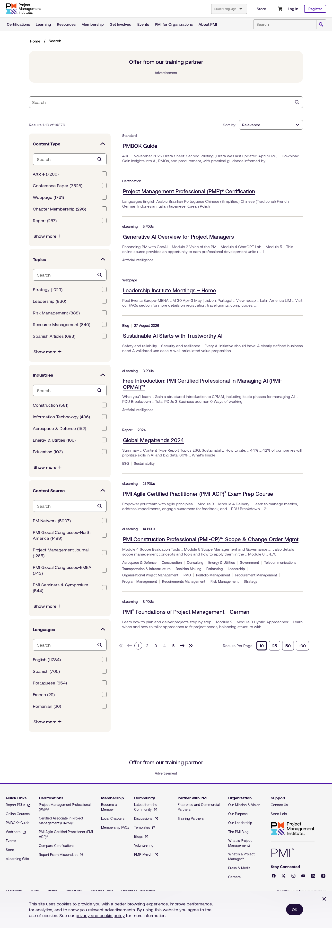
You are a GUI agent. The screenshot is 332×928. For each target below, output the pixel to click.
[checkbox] (104, 173)
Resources (66, 24)
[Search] (297, 102)
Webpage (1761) (48, 197)
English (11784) (47, 659)
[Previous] (129, 646)
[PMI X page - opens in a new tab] (283, 876)
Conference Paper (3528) (57, 185)
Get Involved (120, 24)
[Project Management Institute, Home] (23, 8)
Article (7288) (46, 174)
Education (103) (48, 451)
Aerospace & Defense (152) (59, 428)
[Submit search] (321, 24)
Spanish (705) (46, 671)
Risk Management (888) (56, 312)
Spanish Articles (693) (54, 336)
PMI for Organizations (174, 24)
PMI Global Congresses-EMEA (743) (62, 570)
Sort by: (229, 124)
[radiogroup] (282, 645)
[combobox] (229, 9)
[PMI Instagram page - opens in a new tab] (293, 876)
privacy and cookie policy (100, 915)
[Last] (191, 646)
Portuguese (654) (50, 682)
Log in (293, 8)
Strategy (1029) (47, 289)
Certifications (18, 24)
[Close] (324, 899)
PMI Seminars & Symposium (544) (60, 587)
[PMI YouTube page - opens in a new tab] (303, 876)
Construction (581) (50, 405)
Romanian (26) (47, 706)
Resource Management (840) (61, 324)
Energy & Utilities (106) (54, 440)
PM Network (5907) (52, 520)
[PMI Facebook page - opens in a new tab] (274, 876)
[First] (121, 646)
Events (143, 24)
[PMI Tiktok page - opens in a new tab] (323, 876)
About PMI (208, 24)
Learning (43, 24)
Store (261, 8)
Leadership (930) (49, 301)
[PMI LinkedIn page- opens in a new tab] (313, 876)
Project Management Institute (293, 828)
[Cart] (280, 9)
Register (315, 9)
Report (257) (45, 220)
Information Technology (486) (61, 416)
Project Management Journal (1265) (60, 552)
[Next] (182, 646)
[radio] (261, 645)
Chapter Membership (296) (59, 208)
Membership (92, 24)
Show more (45, 236)
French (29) (44, 694)
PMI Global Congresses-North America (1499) (61, 535)
